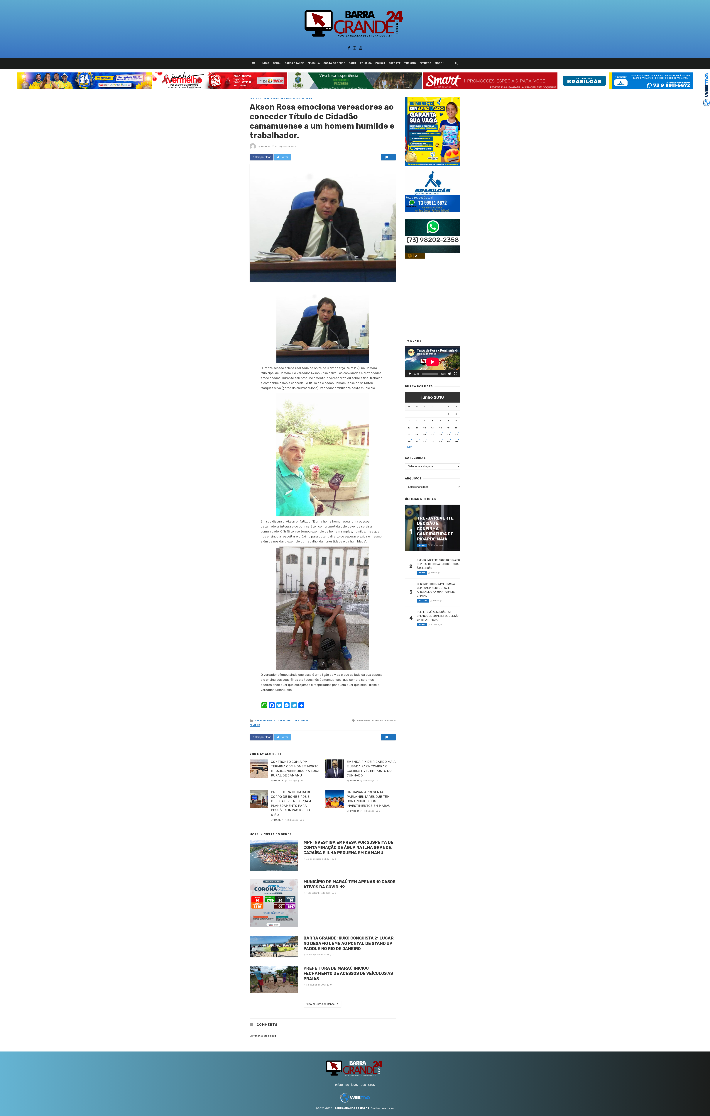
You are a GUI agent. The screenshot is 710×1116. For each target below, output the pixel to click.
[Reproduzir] (410, 374)
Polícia (380, 63)
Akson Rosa (365, 720)
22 (448, 434)
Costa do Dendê (334, 63)
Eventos (425, 63)
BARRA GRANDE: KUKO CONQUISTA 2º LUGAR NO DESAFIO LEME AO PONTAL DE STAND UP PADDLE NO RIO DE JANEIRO (348, 943)
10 (409, 427)
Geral (277, 63)
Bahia (352, 63)
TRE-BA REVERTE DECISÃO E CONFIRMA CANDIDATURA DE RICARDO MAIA (435, 529)
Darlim (265, 146)
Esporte (394, 63)
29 (448, 441)
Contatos (368, 1085)
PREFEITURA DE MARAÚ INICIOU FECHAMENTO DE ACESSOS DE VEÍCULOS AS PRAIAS (348, 973)
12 (424, 427)
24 (409, 441)
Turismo (410, 63)
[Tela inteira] (455, 374)
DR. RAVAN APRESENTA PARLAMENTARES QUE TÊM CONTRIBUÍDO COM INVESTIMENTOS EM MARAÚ (368, 799)
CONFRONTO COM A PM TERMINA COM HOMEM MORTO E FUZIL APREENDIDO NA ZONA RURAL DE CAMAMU (295, 768)
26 (424, 441)
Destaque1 (278, 99)
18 (416, 434)
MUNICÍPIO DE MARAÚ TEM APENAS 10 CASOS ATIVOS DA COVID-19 (349, 884)
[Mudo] (450, 374)
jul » (409, 446)
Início (265, 63)
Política (366, 63)
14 (440, 427)
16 (456, 427)
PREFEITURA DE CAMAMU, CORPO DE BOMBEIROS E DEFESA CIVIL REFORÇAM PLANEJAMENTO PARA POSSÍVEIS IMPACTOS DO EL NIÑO (293, 803)
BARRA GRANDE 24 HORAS (351, 1108)
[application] (432, 361)
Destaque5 (293, 99)
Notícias (351, 1085)
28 (440, 441)
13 (432, 427)
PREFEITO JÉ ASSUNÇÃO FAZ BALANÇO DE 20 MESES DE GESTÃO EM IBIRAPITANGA (438, 615)
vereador (391, 720)
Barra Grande (294, 63)
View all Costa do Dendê (320, 1004)
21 (440, 434)
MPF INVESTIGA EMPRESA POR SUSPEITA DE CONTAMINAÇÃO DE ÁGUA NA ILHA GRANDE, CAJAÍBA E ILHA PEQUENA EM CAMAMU (348, 847)
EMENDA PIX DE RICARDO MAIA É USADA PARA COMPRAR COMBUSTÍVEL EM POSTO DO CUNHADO (371, 768)
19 (424, 434)
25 (416, 441)
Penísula (313, 63)
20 (432, 434)
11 (417, 427)
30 (456, 441)
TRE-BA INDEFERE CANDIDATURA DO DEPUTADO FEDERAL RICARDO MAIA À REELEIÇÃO (438, 564)
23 (456, 434)
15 (448, 427)
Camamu (378, 720)
